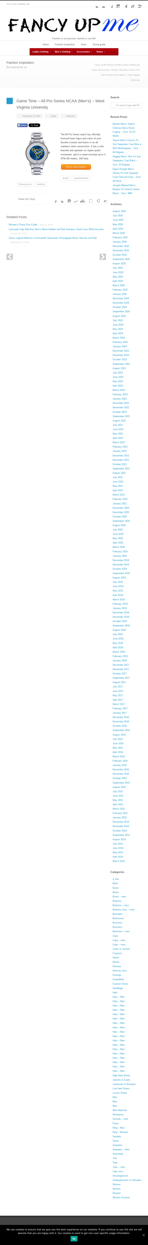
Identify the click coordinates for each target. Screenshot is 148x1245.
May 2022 (118, 433)
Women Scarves (121, 1197)
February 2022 (120, 446)
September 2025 (121, 259)
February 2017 (120, 708)
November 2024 (121, 302)
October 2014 (120, 830)
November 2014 (121, 826)
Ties (115, 1158)
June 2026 (118, 220)
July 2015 (118, 791)
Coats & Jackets (121, 949)
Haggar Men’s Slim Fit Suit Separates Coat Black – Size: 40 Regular (127, 160)
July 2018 (118, 634)
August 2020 (119, 525)
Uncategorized (120, 1175)
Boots (116, 888)
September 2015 (121, 782)
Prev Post (9, 257)
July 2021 (118, 477)
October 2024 (120, 307)
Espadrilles (118, 979)
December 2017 (121, 665)
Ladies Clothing (40, 52)
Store (83, 44)
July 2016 (118, 739)
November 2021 (121, 460)
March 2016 (119, 756)
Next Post (103, 257)
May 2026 (118, 224)
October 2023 (120, 359)
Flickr (101, 4)
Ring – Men (119, 1127)
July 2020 (118, 529)
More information (76, 166)
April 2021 (118, 490)
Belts (115, 883)
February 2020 (120, 551)
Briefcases (118, 918)
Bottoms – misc (121, 905)
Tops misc (118, 1171)
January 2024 (120, 346)
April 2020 (118, 542)
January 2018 (120, 660)
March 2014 (119, 861)
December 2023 (121, 350)
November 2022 (121, 407)
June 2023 (118, 377)
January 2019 (120, 608)
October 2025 (120, 254)
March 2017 (119, 704)
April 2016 (118, 752)
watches (41, 184)
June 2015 (118, 795)
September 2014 (121, 835)
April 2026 (118, 228)
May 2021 (118, 486)
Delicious (88, 199)
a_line (116, 879)
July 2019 (118, 582)
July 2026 (118, 215)
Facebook (109, 4)
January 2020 (120, 556)
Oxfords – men (120, 1119)
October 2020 (120, 516)
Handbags (118, 988)
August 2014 (119, 839)
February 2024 (120, 342)
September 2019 (121, 573)
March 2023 (119, 390)
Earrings (117, 975)
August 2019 (119, 577)
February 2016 (120, 760)
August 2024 (119, 316)
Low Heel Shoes (121, 1088)
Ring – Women (120, 1132)
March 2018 (119, 651)
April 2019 (118, 595)
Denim (116, 957)
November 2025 (121, 250)
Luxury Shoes (120, 1092)
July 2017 (118, 686)
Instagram (116, 4)
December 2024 (121, 298)
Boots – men (119, 896)
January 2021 (120, 503)
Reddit (74, 199)
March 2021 (119, 494)
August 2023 (119, 368)
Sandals (117, 1136)
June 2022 (118, 429)
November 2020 (121, 512)
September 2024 (121, 311)
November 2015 (121, 773)
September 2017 (121, 678)
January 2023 (120, 398)
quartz (66, 178)
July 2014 (118, 843)
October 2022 (120, 412)
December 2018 (121, 612)
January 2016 (120, 765)
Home (46, 44)
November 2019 (121, 564)
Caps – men (119, 940)
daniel (53, 116)
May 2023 (118, 381)
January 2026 (120, 241)
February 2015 (120, 813)
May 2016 (118, 747)
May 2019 (118, 590)
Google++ (96, 199)
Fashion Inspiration (65, 44)
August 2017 (119, 682)
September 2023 (121, 364)
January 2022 (120, 451)
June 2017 (118, 691)
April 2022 (118, 438)
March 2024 (119, 337)
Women (117, 1184)
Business (117, 922)
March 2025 (119, 285)
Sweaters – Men (121, 1149)
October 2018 (120, 621)
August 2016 (119, 734)
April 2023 (118, 385)
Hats (115, 992)
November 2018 (121, 617)
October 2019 (120, 569)
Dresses (117, 966)
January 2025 (120, 294)
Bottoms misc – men (123, 909)
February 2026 (120, 237)
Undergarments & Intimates (127, 1180)
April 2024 (118, 333)
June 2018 (118, 638)
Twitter (94, 4)
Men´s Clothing (62, 52)
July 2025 (118, 267)
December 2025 (121, 246)
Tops (115, 1162)
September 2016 (121, 730)
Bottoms (117, 901)
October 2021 (120, 464)
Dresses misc (120, 970)
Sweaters (117, 1145)
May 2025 (118, 276)
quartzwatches (81, 178)
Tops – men (119, 1167)
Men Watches (120, 1110)
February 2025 (120, 289)
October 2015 (120, 778)
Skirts (116, 1140)
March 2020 (119, 547)
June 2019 (118, 586)
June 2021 (118, 481)
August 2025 (119, 263)
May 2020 (118, 538)
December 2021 (121, 455)
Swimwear (118, 1153)
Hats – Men (119, 997)
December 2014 (121, 821)
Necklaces (118, 1114)
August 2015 (119, 787)
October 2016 (120, 726)
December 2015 (121, 769)
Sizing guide (99, 44)
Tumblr (123, 4)
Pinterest (130, 4)
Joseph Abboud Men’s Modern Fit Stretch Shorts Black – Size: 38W (126, 189)
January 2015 (120, 817)
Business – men (121, 931)
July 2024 (118, 320)
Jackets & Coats (121, 1079)
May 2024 (118, 329)
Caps (115, 936)
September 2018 (121, 625)
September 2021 (121, 468)
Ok (74, 1238)
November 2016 (121, 721)
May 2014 (118, 852)
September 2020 (121, 521)
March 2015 (119, 808)
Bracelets (123, 70)
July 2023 (118, 372)
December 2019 (121, 560)
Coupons (117, 953)
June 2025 (118, 272)
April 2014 (118, 856)
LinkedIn (67, 199)
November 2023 (121, 355)
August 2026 (119, 211)
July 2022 (118, 425)
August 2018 (119, 630)
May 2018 (118, 643)
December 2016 (121, 717)
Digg (81, 199)
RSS (138, 4)
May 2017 (118, 695)
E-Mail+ (103, 199)
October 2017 (120, 673)
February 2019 (120, 603)
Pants (116, 1123)
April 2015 (118, 804)
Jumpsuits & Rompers (124, 1084)
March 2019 (119, 599)
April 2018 (118, 647)
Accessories (83, 52)
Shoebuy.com (25, 184)
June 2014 (118, 848)
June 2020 (118, 534)
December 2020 (121, 508)
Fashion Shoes (120, 983)
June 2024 (118, 324)
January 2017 (120, 712)
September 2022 (121, 416)
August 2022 (119, 420)
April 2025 (118, 281)
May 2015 (118, 800)
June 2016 (118, 743)
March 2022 (119, 442)
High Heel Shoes (121, 1075)
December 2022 (121, 403)
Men (115, 1097)
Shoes (99, 52)
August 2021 (119, 473)
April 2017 (118, 699)
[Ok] (143, 1235)
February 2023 (120, 394)
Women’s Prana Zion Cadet (31, 224)
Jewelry (114, 70)
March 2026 (119, 233)
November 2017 (121, 669)
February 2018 (120, 656)
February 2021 (120, 499)
